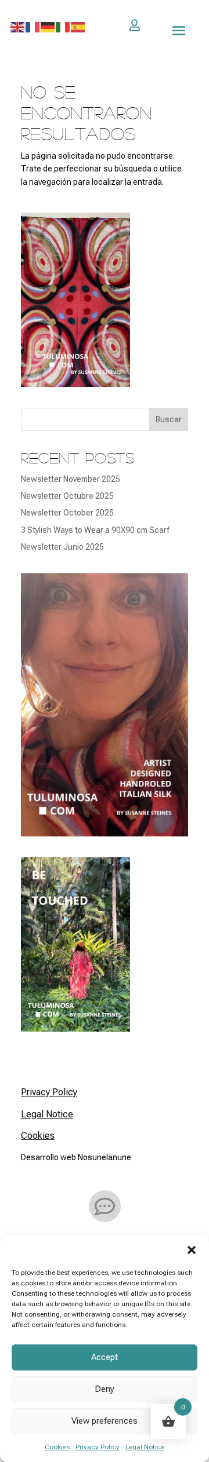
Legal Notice (144, 1447)
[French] (33, 26)
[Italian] (63, 26)
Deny (104, 1389)
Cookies (57, 1447)
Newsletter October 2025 (67, 512)
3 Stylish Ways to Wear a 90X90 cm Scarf (95, 530)
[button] (191, 1250)
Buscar (169, 419)
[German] (48, 26)
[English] (18, 26)
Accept (104, 1357)
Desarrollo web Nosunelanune (76, 1157)
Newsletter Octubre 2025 (67, 495)
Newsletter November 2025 (70, 479)
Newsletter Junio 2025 (62, 546)
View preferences (104, 1421)
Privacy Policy (97, 1447)
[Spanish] (78, 26)
